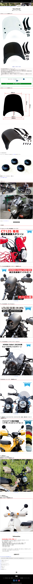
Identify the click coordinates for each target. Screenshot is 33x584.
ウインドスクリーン (6, 220)
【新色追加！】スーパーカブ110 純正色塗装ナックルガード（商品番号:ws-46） (6, 496)
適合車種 (16, 66)
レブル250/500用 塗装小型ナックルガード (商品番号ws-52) (11, 266)
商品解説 (13, 66)
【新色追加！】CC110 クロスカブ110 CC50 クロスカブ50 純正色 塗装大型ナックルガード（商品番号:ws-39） (16, 417)
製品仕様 (20, 66)
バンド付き (14, 154)
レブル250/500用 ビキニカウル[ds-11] (7, 303)
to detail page (16, 300)
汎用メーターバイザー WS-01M (16, 10)
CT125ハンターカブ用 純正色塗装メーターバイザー (10, 228)
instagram (19, 580)
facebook (16, 580)
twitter (14, 580)
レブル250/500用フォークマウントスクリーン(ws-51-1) (10, 341)
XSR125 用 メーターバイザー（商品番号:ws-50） (9, 379)
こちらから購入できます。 (3, 177)
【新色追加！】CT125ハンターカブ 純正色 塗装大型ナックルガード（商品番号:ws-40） (7, 456)
